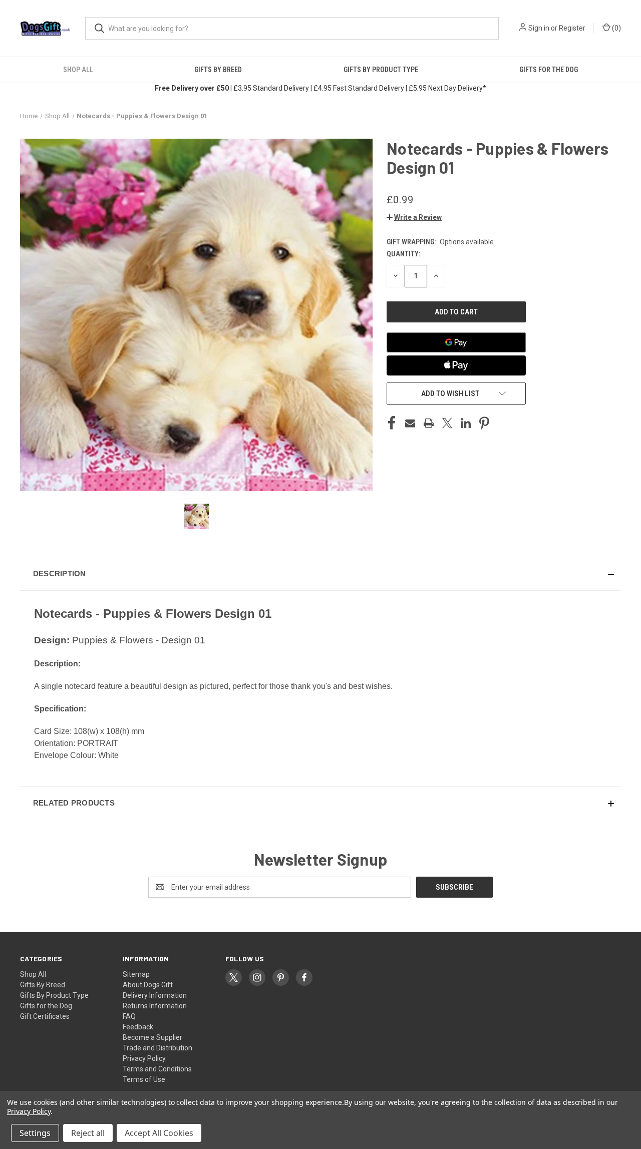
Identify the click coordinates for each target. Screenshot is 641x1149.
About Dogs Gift (148, 985)
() (615, 28)
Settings (35, 1132)
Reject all (88, 1132)
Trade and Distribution (157, 1048)
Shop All (78, 70)
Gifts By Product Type (381, 70)
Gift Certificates (45, 1016)
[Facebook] (392, 423)
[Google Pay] (456, 342)
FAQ (129, 1016)
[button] (414, 217)
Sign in (538, 28)
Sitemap (136, 974)
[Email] (410, 423)
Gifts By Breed (218, 70)
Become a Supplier (152, 1037)
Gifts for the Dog (548, 70)
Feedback (138, 1027)
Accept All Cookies (159, 1132)
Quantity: (403, 254)
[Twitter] (447, 423)
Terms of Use (144, 1079)
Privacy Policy (144, 1058)
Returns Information (155, 1006)
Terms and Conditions (157, 1069)
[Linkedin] (466, 423)
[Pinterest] (484, 423)
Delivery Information (155, 995)
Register (572, 28)
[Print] (429, 423)
